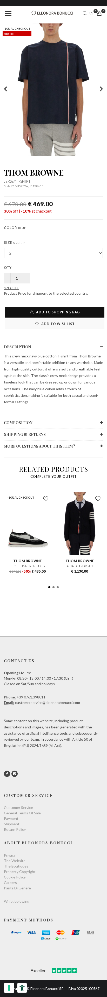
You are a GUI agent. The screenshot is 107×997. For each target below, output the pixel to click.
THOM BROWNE (34, 172)
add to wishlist (58, 324)
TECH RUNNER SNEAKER (27, 566)
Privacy (10, 855)
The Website (14, 860)
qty (8, 267)
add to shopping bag (57, 312)
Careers (10, 882)
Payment (11, 818)
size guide (11, 288)
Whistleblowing (16, 901)
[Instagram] (14, 774)
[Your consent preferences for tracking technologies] (9, 988)
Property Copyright (20, 871)
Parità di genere (17, 888)
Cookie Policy (15, 877)
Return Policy (15, 829)
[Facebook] (7, 774)
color (15, 228)
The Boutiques (16, 866)
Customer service (18, 807)
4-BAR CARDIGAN (80, 566)
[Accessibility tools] (22, 988)
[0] (99, 13)
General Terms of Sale (22, 813)
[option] (53, 89)
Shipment (11, 824)
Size (14, 242)
